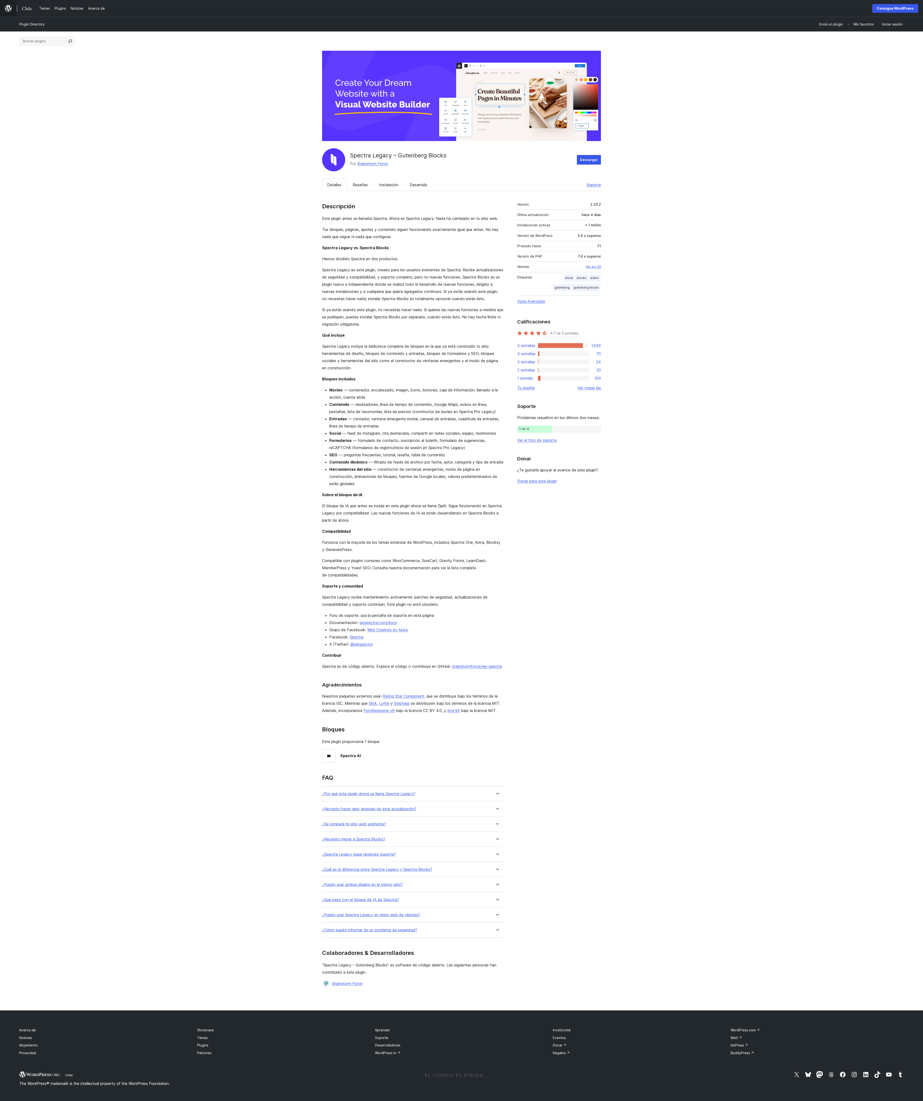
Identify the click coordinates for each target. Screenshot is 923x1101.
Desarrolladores (387, 1045)
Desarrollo (418, 184)
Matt (736, 1038)
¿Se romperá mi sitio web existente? (354, 824)
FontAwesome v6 (379, 710)
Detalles (334, 184)
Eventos (559, 1038)
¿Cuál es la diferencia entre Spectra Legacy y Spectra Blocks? (377, 869)
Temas (202, 1038)
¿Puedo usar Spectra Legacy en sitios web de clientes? (371, 915)
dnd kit (453, 710)
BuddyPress (742, 1053)
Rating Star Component (403, 696)
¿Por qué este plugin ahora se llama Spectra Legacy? (368, 794)
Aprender (382, 1030)
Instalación (388, 184)
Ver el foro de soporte (537, 440)
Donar (560, 1045)
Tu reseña (526, 387)
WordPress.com (745, 1030)
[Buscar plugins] (70, 41)
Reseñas (360, 184)
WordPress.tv (387, 1053)
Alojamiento (28, 1045)
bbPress (739, 1045)
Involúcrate (562, 1030)
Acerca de (27, 1030)
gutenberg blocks (586, 287)
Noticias (25, 1038)
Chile (69, 1075)
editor (594, 278)
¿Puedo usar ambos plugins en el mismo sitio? (362, 884)
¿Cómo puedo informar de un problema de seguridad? (369, 930)
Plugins (202, 1045)
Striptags (402, 703)
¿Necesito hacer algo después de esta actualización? (369, 809)
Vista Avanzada (531, 301)
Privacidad (27, 1053)
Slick (373, 703)
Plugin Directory (32, 24)
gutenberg (562, 287)
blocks (581, 278)
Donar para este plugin (537, 481)
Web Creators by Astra (387, 629)
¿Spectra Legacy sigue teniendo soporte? (359, 854)
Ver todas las (589, 387)
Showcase (205, 1030)
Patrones (204, 1053)
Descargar (589, 160)
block (569, 278)
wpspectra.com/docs (378, 622)
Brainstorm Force (372, 163)
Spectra (356, 637)
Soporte (593, 184)
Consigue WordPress (895, 8)
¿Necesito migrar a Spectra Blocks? (353, 839)
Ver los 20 (593, 267)
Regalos (561, 1053)
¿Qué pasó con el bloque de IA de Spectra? (360, 899)
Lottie (384, 703)
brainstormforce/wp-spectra (477, 666)
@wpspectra (361, 644)
